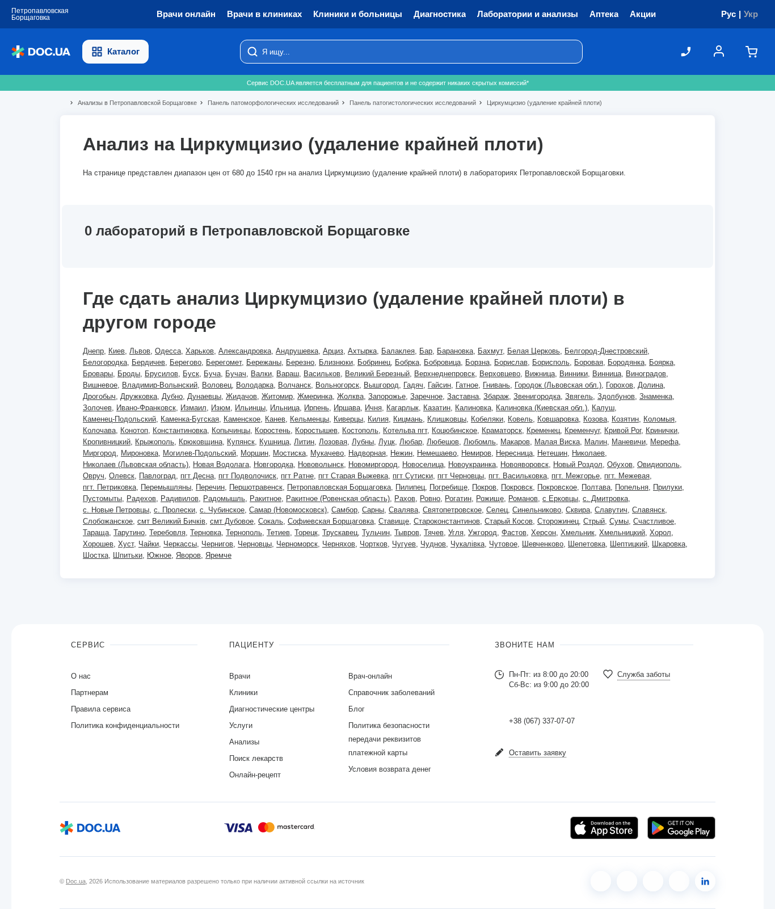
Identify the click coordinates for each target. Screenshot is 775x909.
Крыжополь (154, 441)
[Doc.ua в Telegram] (653, 881)
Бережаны (263, 362)
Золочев (97, 407)
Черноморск (297, 544)
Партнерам (89, 692)
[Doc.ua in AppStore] (604, 828)
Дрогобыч (99, 396)
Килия (378, 419)
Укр (751, 14)
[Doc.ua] (40, 51)
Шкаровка (668, 544)
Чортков (373, 544)
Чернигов (217, 544)
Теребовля (167, 532)
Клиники (243, 692)
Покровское (557, 487)
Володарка (254, 385)
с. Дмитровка (605, 498)
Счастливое (653, 521)
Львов (139, 351)
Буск (191, 373)
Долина (650, 385)
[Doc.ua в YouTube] (679, 881)
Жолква (350, 396)
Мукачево (327, 453)
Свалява (403, 510)
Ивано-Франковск (146, 407)
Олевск (121, 476)
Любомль (480, 441)
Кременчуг (582, 430)
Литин (304, 441)
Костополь (360, 430)
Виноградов (646, 373)
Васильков (322, 373)
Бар (425, 351)
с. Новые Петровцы (116, 510)
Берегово (185, 362)
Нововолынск (321, 464)
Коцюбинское (454, 430)
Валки (261, 373)
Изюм (220, 407)
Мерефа (664, 441)
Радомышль (224, 498)
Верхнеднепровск (444, 373)
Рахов (404, 498)
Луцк (386, 441)
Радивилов (180, 498)
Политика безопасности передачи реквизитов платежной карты (388, 739)
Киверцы (348, 419)
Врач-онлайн (370, 676)
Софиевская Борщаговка (331, 521)
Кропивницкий (106, 441)
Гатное (467, 385)
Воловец (216, 385)
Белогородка (105, 362)
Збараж (496, 396)
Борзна (477, 362)
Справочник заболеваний (391, 692)
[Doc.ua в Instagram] (627, 881)
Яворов (188, 555)
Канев (275, 419)
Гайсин (439, 385)
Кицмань (408, 419)
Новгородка (273, 464)
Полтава (596, 487)
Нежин (401, 453)
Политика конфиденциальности (125, 725)
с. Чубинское (222, 510)
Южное (159, 555)
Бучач (235, 373)
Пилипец (410, 487)
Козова (595, 419)
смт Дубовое (232, 521)
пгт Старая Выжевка (353, 476)
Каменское (242, 419)
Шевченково (542, 544)
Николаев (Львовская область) (135, 464)
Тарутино (129, 532)
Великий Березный (377, 373)
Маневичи (629, 441)
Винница (606, 373)
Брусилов (161, 373)
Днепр (93, 351)
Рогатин (458, 498)
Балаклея (398, 351)
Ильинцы (250, 407)
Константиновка (180, 430)
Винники (573, 373)
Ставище (393, 521)
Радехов (141, 498)
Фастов (514, 532)
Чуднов (433, 544)
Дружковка (138, 396)
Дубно (172, 396)
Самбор (344, 510)
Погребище (448, 487)
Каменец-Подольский (119, 419)
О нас (81, 676)
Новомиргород (373, 464)
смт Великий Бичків (171, 521)
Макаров (515, 441)
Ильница (285, 407)
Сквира (578, 510)
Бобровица (442, 362)
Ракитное (265, 498)
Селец (497, 510)
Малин (595, 441)
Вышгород (381, 385)
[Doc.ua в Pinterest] (705, 881)
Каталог (123, 51)
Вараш (287, 373)
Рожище (490, 498)
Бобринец (373, 362)
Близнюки (336, 362)
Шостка (95, 555)
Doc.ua (76, 881)
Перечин (210, 487)
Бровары (98, 373)
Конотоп (134, 430)
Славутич (611, 510)
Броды (128, 373)
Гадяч (413, 385)
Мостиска (289, 453)
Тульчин (376, 532)
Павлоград (157, 476)
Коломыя (659, 419)
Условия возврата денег (389, 769)
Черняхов (338, 544)
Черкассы (180, 544)
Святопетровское (452, 510)
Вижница (540, 373)
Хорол (660, 532)
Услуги (240, 725)
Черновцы (255, 544)
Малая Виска (557, 441)
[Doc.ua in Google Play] (681, 828)
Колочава (99, 430)
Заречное (426, 396)
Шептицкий (628, 544)
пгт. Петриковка (109, 487)
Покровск (517, 487)
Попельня (631, 487)
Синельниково (536, 510)
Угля (456, 532)
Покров (484, 487)
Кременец (543, 430)
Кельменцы (309, 419)
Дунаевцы (204, 396)
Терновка (205, 532)
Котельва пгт (405, 430)
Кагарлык (402, 407)
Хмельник (578, 532)
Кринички (661, 430)
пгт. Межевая (627, 476)
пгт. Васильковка (517, 476)
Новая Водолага (221, 464)
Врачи (239, 676)
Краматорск (502, 430)
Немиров (476, 453)
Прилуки (667, 487)
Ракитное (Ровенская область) (338, 498)
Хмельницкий (622, 532)
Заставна (463, 396)
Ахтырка (362, 351)
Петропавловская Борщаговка (339, 487)
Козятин (625, 419)
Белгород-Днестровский (606, 351)
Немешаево (437, 453)
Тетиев (278, 532)
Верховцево (499, 373)
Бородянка (626, 362)
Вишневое (100, 385)
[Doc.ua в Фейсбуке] (601, 881)
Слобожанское (108, 521)
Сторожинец (558, 521)
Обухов (620, 464)
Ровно (430, 498)
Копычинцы (231, 430)
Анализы (244, 742)
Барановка (455, 351)
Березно (300, 362)
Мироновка (139, 453)
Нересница (514, 453)
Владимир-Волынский (159, 385)
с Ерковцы (560, 498)
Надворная (367, 453)
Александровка (244, 351)
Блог (356, 709)
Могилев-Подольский (199, 453)
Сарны (373, 510)
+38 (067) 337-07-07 (542, 721)
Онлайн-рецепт (255, 775)
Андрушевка (297, 351)
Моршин (254, 453)
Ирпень (316, 407)
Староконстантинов (447, 521)
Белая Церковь (533, 351)
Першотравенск (256, 487)
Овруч (93, 476)
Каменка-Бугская (190, 419)
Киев (116, 351)
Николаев (588, 453)
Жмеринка (314, 396)
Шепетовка (586, 544)
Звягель (579, 396)
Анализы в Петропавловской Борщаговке (132, 102)
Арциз (333, 351)
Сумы (619, 521)
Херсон (543, 532)
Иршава (347, 407)
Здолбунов (616, 396)
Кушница (274, 441)
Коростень (272, 430)
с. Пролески (174, 510)
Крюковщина (200, 441)
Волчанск (294, 385)
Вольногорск (337, 385)
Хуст (126, 544)
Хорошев (98, 544)
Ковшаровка (558, 419)
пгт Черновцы (460, 476)
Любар (410, 441)
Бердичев (148, 362)
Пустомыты (102, 498)
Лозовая (333, 441)
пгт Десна (197, 476)
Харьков (200, 351)
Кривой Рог (622, 430)
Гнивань (496, 385)
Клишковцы (446, 419)
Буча (212, 373)
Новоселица (423, 464)
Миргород (99, 453)
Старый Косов (509, 521)
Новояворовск (524, 464)
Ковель (520, 419)
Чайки (148, 544)
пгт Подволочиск (247, 476)
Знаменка (655, 396)
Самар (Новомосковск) (288, 510)
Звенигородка (537, 396)
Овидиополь (658, 464)
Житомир (277, 396)
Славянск (648, 510)
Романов (523, 498)
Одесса (168, 351)
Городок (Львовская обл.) (558, 385)
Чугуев (404, 544)
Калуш (603, 407)
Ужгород (482, 532)
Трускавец (339, 532)
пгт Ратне (297, 476)
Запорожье (387, 396)
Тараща (96, 532)
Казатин (436, 407)
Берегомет (224, 362)
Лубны (363, 441)
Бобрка (407, 362)
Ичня (373, 407)
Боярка (661, 362)
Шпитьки (127, 555)
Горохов (619, 385)
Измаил (193, 407)
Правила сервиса (100, 709)
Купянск (241, 441)
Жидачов (241, 396)
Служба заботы (643, 674)
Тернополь (244, 532)
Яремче (218, 555)
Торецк (306, 532)
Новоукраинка (472, 464)
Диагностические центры (271, 709)
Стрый (594, 521)
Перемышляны (166, 487)
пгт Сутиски (413, 476)
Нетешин (552, 453)
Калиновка (473, 407)
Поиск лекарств (256, 758)
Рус (728, 14)
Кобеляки (487, 419)
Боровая (588, 362)
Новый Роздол (578, 464)
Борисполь (551, 362)
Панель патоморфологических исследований (268, 102)
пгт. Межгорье (575, 476)
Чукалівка (467, 544)
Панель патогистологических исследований (408, 102)
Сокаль (270, 521)
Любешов (443, 441)
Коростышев (316, 430)
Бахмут (490, 351)
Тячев (434, 532)
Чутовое (503, 544)
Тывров (406, 532)
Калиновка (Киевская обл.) (541, 407)
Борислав (511, 362)
